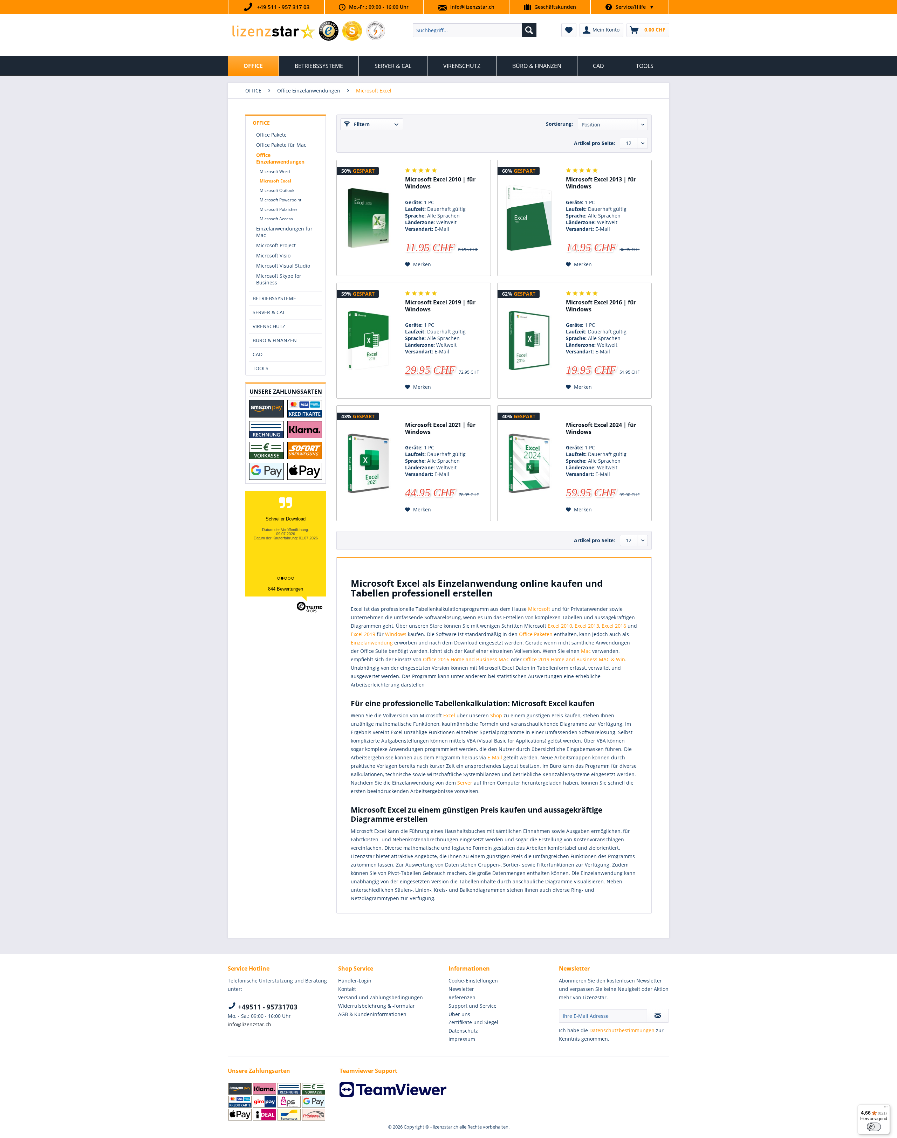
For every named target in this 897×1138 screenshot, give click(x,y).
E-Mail (494, 757)
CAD (257, 354)
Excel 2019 (363, 634)
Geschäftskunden (555, 7)
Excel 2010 (560, 625)
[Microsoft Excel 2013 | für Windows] (529, 218)
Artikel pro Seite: (594, 143)
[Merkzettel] (568, 30)
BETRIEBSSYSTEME (274, 298)
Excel (449, 715)
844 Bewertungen (285, 589)
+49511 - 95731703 (266, 1007)
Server (464, 782)
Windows (395, 634)
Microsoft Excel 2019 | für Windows (440, 306)
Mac (586, 651)
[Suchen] (529, 30)
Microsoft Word (275, 171)
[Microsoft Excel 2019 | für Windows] (368, 341)
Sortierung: (559, 123)
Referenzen (461, 997)
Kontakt (347, 989)
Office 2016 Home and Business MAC (466, 659)
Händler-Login (354, 980)
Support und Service (472, 1005)
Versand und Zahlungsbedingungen (380, 997)
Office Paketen (536, 634)
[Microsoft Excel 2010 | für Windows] (368, 218)
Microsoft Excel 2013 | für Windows (601, 183)
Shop (496, 715)
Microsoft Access (276, 219)
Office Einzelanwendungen (280, 158)
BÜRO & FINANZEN (275, 340)
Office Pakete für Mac (281, 145)
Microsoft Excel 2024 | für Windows (601, 428)
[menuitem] (474, 30)
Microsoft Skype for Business (278, 279)
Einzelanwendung (372, 642)
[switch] (874, 1127)
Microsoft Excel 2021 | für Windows (440, 428)
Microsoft (539, 609)
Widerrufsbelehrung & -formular (376, 1005)
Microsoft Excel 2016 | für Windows (601, 306)
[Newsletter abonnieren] (658, 1016)
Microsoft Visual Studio (283, 265)
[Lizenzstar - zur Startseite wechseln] (273, 32)
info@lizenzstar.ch (472, 7)
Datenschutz (463, 1030)
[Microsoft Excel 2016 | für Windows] (529, 341)
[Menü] (886, 1108)
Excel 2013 (587, 625)
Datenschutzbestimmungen (622, 1030)
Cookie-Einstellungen (473, 980)
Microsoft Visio (273, 255)
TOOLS (260, 368)
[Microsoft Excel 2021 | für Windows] (368, 463)
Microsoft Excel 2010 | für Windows (440, 183)
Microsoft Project (276, 245)
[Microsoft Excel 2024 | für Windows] (529, 463)
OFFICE (261, 122)
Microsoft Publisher (278, 209)
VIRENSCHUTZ (269, 326)
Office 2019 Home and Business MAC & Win (574, 659)
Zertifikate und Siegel (473, 1022)
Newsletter (461, 989)
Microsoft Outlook (277, 190)
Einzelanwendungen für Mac (284, 232)
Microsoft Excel (275, 181)
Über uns (459, 1014)
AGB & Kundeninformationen (372, 1014)
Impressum (461, 1039)
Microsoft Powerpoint (280, 200)
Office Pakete (271, 134)
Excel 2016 (614, 625)
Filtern (361, 124)
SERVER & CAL (269, 312)
